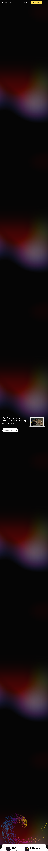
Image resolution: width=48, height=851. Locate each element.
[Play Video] (37, 422)
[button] (45, 2)
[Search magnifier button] (16, 430)
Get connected (36, 2)
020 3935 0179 (26, 2)
